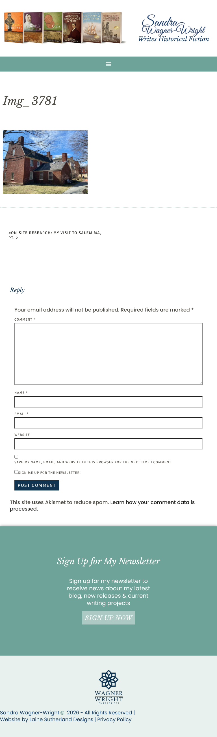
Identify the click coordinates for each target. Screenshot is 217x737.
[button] (108, 64)
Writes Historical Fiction (173, 39)
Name (21, 393)
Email (21, 414)
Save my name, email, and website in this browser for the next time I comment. (93, 462)
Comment (25, 319)
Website (22, 435)
